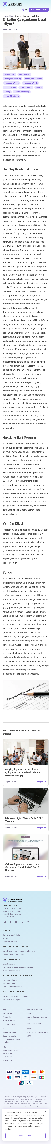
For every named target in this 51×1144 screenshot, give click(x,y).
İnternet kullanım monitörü (18, 976)
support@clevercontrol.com (12, 914)
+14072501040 (8, 917)
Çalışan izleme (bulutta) (11, 935)
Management (9, 74)
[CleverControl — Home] (23, 4)
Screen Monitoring (22, 92)
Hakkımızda (7, 1013)
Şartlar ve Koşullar (9, 1036)
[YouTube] (16, 922)
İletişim (5, 1047)
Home (5, 16)
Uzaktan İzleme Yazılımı (15, 947)
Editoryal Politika (9, 1024)
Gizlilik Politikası (9, 1020)
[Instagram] (5, 922)
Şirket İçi (6, 938)
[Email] (28, 922)
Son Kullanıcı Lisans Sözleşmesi (10, 1052)
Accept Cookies (25, 1136)
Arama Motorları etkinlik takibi (14, 987)
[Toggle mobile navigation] (46, 4)
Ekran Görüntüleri (9, 964)
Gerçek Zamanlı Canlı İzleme (13, 955)
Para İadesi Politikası (34, 1023)
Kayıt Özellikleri (11, 960)
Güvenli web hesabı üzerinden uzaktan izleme (20, 951)
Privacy (39, 87)
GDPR (29, 1036)
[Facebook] (10, 922)
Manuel (29, 1013)
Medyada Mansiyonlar (35, 1010)
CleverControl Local (10, 942)
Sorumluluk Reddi (9, 1032)
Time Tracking (10, 87)
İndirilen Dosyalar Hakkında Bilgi (37, 1018)
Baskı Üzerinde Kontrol (11, 971)
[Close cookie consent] (45, 1112)
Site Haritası (7, 1057)
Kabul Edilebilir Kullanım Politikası (12, 1041)
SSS (4, 1029)
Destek (29, 1029)
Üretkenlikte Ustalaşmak (12, 1000)
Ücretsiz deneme (38, 10)
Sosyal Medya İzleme (13, 992)
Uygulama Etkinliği (9, 983)
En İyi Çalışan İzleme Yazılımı (37, 1032)
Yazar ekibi (7, 1017)
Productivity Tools (11, 83)
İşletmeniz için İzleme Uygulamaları (16, 996)
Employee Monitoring (12, 79)
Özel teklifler (7, 1060)
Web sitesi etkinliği (10, 980)
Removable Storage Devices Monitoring (18, 967)
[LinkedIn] (22, 922)
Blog (11, 16)
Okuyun (40, 782)
